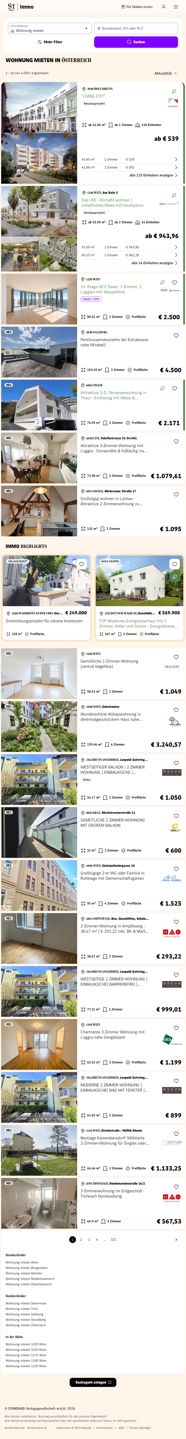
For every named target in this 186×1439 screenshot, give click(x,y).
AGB (121, 1427)
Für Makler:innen (139, 7)
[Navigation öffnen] (175, 7)
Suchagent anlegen (91, 1382)
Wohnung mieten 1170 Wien (26, 1355)
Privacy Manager (140, 1427)
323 (113, 1240)
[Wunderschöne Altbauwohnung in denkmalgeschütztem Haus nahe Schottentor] (93, 726)
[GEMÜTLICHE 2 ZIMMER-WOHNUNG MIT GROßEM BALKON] (93, 832)
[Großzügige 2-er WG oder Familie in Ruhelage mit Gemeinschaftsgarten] (93, 885)
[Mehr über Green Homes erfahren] (174, 91)
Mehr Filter (53, 42)
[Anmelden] (164, 7)
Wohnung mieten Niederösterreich (30, 1279)
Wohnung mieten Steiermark (26, 1303)
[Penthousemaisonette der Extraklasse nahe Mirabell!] (93, 352)
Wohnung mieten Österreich (26, 1325)
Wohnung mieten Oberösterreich (29, 1284)
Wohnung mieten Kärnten (24, 1273)
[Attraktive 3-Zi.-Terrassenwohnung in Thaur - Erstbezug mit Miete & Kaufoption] (92, 405)
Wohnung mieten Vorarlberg (26, 1319)
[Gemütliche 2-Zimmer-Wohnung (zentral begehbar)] (93, 673)
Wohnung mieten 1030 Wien (26, 1349)
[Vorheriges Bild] (9, 107)
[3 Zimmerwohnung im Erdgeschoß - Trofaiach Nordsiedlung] (93, 1203)
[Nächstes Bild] (69, 107)
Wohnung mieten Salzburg (24, 1314)
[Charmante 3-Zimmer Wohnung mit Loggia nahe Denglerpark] (93, 1044)
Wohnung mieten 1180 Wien (26, 1360)
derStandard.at (37, 1427)
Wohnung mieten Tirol (22, 1309)
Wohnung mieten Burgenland (26, 1268)
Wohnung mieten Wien (22, 1262)
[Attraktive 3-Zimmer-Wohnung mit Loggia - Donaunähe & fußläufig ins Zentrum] (93, 458)
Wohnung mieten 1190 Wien (26, 1366)
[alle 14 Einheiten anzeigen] (92, 228)
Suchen (139, 42)
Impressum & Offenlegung (73, 1427)
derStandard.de (15, 1427)
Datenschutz (104, 1427)
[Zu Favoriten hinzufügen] (174, 282)
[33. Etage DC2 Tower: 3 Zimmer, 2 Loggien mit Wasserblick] (92, 299)
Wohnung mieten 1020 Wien (26, 1344)
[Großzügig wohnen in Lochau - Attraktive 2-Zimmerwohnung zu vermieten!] (93, 511)
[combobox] (136, 28)
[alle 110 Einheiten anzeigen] (92, 132)
